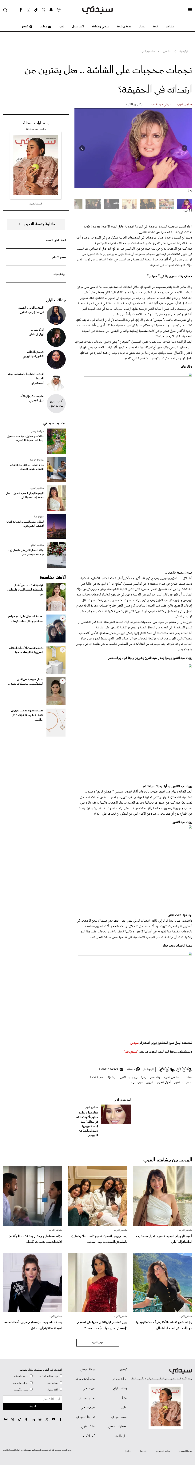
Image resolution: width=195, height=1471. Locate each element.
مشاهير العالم (37, 545)
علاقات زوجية (37, 460)
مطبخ (43, 26)
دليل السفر (120, 1436)
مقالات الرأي (56, 300)
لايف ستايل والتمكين (48, 1376)
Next (82, 148)
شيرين (149, 1082)
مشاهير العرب (184, 104)
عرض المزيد (97, 1342)
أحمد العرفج (37, 383)
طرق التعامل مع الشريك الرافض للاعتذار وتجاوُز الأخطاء (27, 467)
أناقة (155, 26)
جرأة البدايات (59, 275)
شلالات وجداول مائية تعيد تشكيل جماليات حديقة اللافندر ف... (25, 438)
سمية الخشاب (95, 1077)
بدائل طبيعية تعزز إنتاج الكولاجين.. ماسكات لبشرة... (25, 681)
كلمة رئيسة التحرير (39, 224)
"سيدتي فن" (131, 1051)
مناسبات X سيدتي (85, 1379)
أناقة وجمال (52, 1390)
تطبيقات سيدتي (85, 1417)
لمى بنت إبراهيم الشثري (32, 312)
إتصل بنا (128, 1451)
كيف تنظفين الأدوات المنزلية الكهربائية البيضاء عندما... (26, 650)
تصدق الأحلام (59, 257)
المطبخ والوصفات (20, 1383)
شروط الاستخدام (185, 1451)
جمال (142, 26)
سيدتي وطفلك (100, 26)
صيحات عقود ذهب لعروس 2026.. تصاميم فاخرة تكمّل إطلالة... (27, 715)
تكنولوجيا (39, 517)
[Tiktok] (36, 10)
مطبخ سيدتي (119, 1379)
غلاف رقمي (88, 1426)
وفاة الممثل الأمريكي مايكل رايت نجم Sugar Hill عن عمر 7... (26, 552)
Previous (184, 148)
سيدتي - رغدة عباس (160, 104)
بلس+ (61, 26)
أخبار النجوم (164, 1082)
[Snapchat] (51, 10)
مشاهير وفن (52, 1383)
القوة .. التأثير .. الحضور (56, 240)
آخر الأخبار (89, 1436)
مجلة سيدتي (87, 1369)
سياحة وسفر (37, 431)
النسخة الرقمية (35, 204)
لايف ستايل (78, 26)
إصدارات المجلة (36, 123)
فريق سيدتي (88, 1407)
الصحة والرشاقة (21, 1376)
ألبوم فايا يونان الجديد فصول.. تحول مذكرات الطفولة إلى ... (25, 495)
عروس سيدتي (119, 1417)
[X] (43, 10)
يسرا (143, 1077)
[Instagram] (28, 10)
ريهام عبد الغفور (128, 1077)
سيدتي (134, 1043)
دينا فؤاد (111, 1077)
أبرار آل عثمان (36, 334)
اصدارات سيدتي (117, 1426)
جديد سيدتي (54, 423)
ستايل (124, 1398)
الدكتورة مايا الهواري (33, 356)
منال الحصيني (36, 400)
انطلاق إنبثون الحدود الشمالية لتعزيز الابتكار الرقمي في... (25, 524)
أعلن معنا (143, 1451)
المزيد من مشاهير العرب (167, 1160)
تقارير (124, 1407)
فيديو (24, 26)
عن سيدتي (89, 1388)
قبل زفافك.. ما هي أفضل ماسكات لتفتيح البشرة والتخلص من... (25, 590)
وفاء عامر (155, 1077)
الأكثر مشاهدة (53, 577)
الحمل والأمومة (21, 1390)
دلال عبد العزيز (182, 1082)
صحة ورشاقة (124, 26)
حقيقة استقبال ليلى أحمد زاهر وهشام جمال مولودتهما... (25, 619)
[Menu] (190, 10)
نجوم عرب (136, 1082)
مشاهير (170, 26)
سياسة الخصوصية (163, 1451)
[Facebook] (21, 10)
